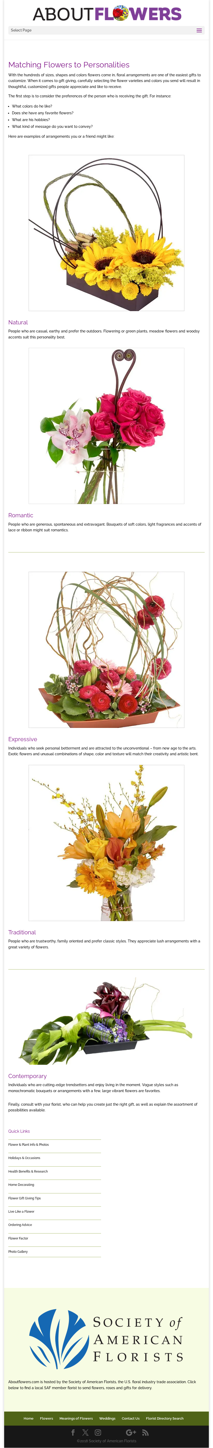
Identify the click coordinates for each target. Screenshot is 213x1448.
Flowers (46, 1418)
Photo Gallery (18, 1252)
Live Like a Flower (21, 1211)
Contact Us (130, 1418)
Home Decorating (21, 1185)
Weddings (107, 1418)
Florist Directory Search (165, 1418)
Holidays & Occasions (24, 1158)
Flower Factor (18, 1238)
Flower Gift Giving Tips (24, 1198)
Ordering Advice (20, 1225)
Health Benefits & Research (28, 1171)
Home (29, 1418)
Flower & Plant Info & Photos (28, 1145)
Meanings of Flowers (76, 1418)
